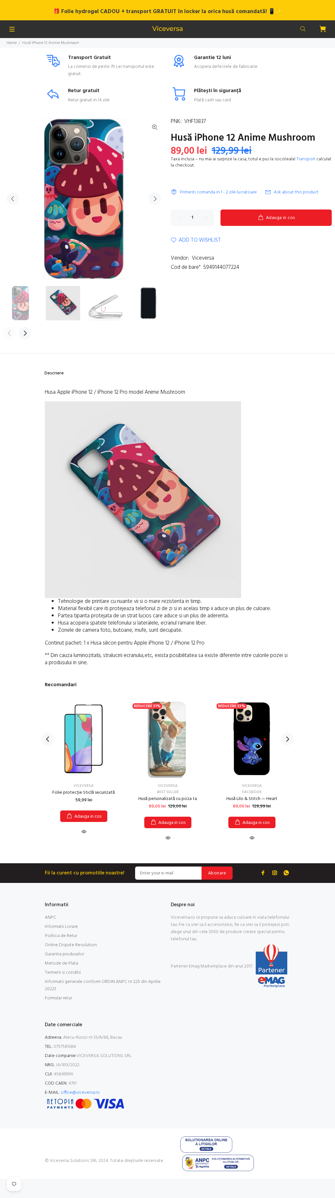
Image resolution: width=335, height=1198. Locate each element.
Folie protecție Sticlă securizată (83, 792)
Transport (305, 159)
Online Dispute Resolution (71, 945)
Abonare (217, 873)
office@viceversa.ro (80, 1092)
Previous (13, 198)
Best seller (168, 792)
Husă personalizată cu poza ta (167, 799)
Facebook (252, 792)
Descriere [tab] (54, 373)
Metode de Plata (61, 963)
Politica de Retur (61, 936)
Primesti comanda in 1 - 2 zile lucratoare (218, 192)
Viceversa (203, 258)
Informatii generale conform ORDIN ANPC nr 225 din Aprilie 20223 (103, 985)
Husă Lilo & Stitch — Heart (251, 799)
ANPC (50, 917)
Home (12, 43)
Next (155, 198)
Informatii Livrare (61, 926)
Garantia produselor (64, 954)
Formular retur (58, 998)
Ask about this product (296, 192)
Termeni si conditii (63, 972)
